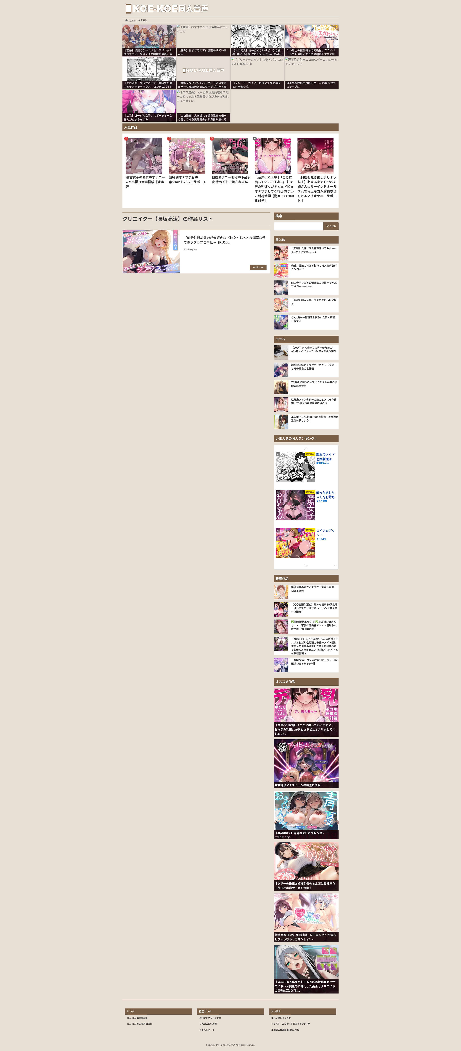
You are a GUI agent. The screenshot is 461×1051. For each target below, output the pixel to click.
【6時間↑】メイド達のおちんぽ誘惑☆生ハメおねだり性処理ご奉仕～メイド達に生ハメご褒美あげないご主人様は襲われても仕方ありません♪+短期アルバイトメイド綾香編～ (314, 646)
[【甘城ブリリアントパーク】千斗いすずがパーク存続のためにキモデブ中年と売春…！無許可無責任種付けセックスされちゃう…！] (203, 64)
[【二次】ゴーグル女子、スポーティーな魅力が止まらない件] (149, 97)
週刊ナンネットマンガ (210, 1018)
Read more (258, 267)
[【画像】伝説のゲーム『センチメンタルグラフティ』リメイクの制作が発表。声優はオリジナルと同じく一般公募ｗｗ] (149, 32)
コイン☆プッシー (325, 456)
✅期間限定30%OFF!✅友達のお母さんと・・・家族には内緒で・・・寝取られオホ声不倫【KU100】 (314, 625)
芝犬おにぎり (322, 501)
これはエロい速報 (208, 1024)
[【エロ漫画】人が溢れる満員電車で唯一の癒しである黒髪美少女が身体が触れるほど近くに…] (203, 97)
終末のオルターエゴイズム (325, 532)
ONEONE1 (321, 538)
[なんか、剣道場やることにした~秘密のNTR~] (295, 505)
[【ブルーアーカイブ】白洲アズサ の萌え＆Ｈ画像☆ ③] (257, 64)
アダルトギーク (206, 1030)
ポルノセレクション (281, 1018)
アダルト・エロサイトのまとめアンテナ (290, 1024)
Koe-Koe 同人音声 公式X (139, 1024)
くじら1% (321, 462)
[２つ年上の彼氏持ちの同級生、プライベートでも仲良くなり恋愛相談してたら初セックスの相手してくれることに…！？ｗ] (312, 32)
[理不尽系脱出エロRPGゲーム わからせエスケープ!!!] (312, 64)
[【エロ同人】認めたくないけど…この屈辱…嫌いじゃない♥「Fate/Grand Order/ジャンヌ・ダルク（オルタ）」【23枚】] (257, 32)
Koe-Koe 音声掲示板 (137, 1018)
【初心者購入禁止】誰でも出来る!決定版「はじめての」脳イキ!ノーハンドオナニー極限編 (314, 608)
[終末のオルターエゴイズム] (295, 543)
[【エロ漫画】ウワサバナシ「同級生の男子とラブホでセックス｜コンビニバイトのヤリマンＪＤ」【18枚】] (149, 64)
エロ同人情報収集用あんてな (285, 1030)
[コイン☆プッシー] (295, 467)
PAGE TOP (448, 1016)
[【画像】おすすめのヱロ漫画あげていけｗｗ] (203, 32)
